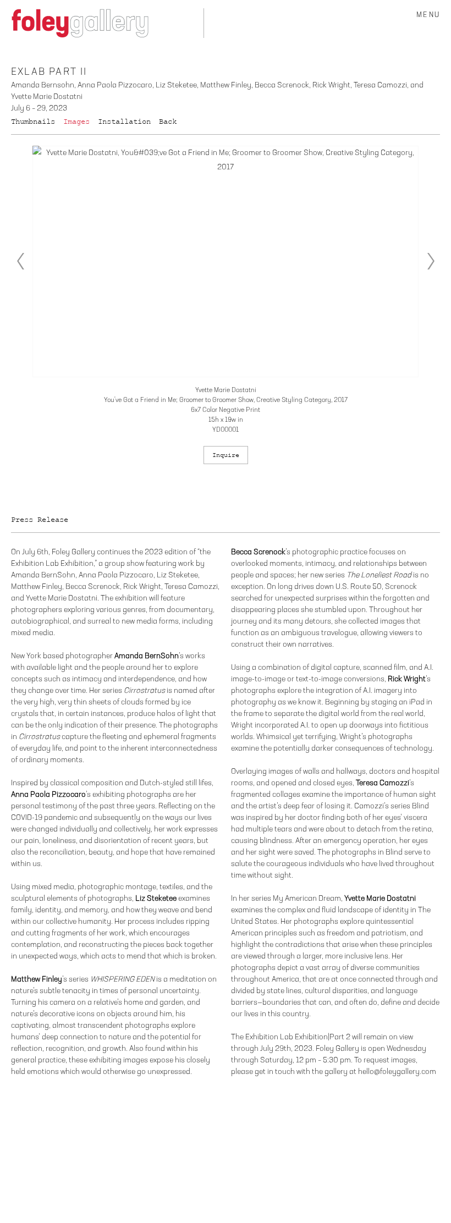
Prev (20, 261)
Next (431, 261)
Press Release (39, 520)
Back (168, 121)
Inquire (225, 455)
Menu (428, 15)
